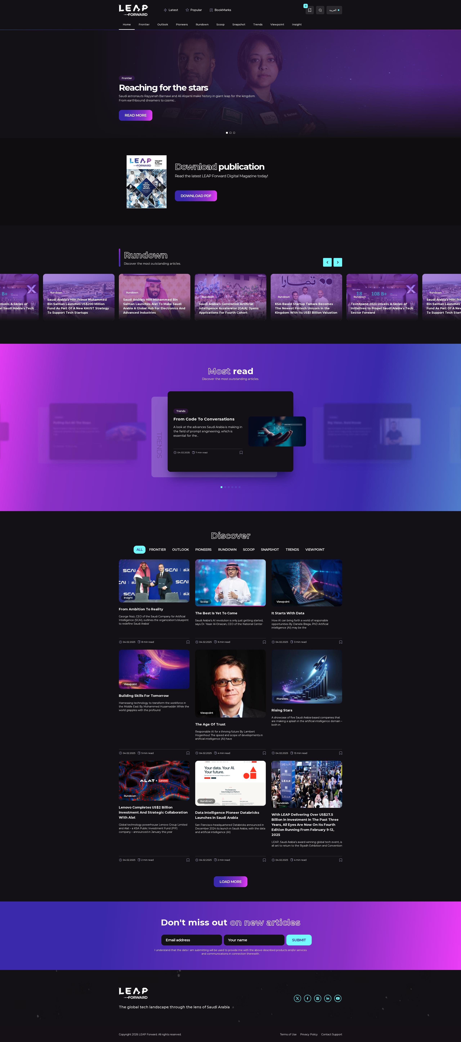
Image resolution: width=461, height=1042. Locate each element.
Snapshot (270, 550)
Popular (196, 10)
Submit (299, 940)
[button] (227, 133)
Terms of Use (288, 1034)
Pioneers (203, 550)
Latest (173, 10)
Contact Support (331, 1034)
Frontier (127, 78)
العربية (332, 10)
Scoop (248, 550)
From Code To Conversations (203, 419)
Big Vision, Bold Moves (344, 422)
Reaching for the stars (163, 87)
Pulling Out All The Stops (72, 422)
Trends (180, 411)
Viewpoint (315, 550)
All (139, 550)
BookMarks (222, 10)
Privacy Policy (309, 1034)
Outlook (180, 550)
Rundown (227, 550)
